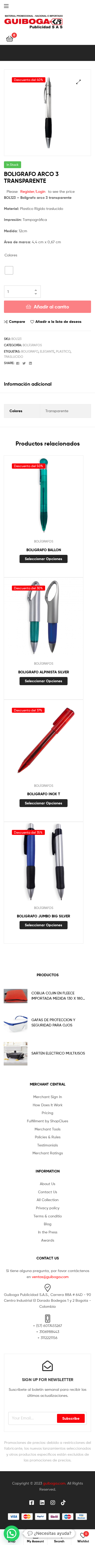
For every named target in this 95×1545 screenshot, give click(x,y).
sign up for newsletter (47, 1379)
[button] (78, 82)
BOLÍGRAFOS (32, 345)
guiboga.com (54, 1483)
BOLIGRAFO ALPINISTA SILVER (43, 672)
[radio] (9, 270)
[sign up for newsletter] (47, 1366)
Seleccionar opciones (43, 558)
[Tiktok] (63, 1502)
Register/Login (32, 191)
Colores (10, 255)
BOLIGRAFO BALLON (43, 549)
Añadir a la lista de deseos (58, 321)
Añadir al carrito (51, 307)
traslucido (13, 357)
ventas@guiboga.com (50, 1276)
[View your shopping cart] (9, 38)
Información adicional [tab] (27, 384)
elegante (47, 351)
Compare (17, 321)
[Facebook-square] (31, 1502)
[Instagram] (52, 1502)
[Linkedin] (42, 1502)
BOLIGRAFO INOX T (43, 794)
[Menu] (10, 5)
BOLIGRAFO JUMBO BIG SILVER (43, 916)
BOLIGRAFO (29, 351)
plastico (63, 351)
